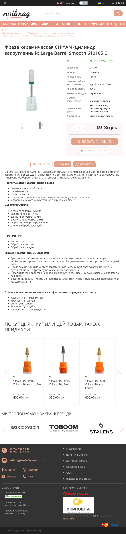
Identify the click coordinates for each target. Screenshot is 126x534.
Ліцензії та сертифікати (79, 478)
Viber (30, 476)
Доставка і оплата (76, 460)
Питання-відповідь (77, 454)
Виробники (39, 24)
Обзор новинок (75, 466)
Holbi (95, 515)
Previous (7, 372)
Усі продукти (112, 24)
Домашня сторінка (5, 3)
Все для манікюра (20, 530)
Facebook (10, 469)
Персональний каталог (96, 150)
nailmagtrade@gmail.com (26, 460)
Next (119, 372)
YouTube (11, 476)
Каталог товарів (14, 24)
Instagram (33, 469)
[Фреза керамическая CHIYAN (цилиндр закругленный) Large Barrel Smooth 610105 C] (22, 125)
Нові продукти (88, 24)
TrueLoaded (69, 518)
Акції (66, 24)
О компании (73, 448)
